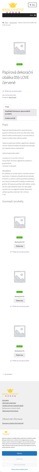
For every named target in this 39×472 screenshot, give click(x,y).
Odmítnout (19, 459)
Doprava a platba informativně (12, 423)
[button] (31, 15)
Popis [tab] (7, 107)
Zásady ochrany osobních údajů (19, 469)
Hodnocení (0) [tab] (10, 118)
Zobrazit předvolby (19, 465)
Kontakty (5, 400)
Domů (6, 23)
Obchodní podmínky (9, 403)
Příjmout (19, 453)
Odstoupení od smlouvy (10, 411)
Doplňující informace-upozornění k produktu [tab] (17, 112)
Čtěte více (19, 246)
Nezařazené (13, 23)
